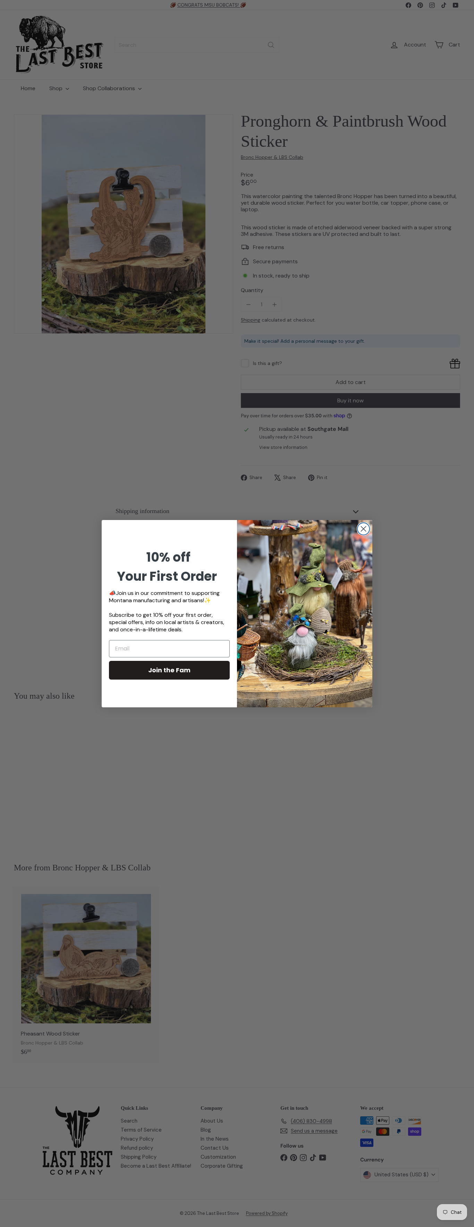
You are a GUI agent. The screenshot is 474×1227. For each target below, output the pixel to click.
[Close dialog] (363, 529)
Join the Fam (169, 670)
